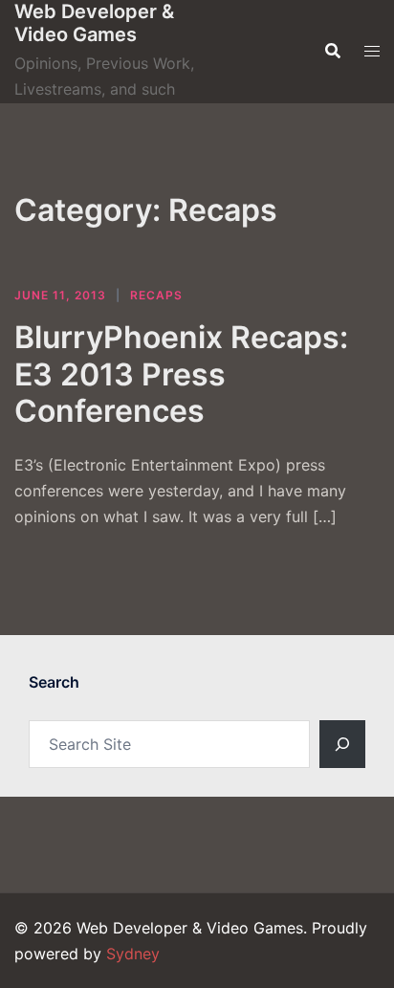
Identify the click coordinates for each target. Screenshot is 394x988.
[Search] (342, 744)
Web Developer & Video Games (94, 23)
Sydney (133, 953)
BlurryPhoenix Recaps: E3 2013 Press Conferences (181, 373)
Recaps (156, 295)
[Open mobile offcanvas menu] (372, 51)
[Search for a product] (332, 50)
